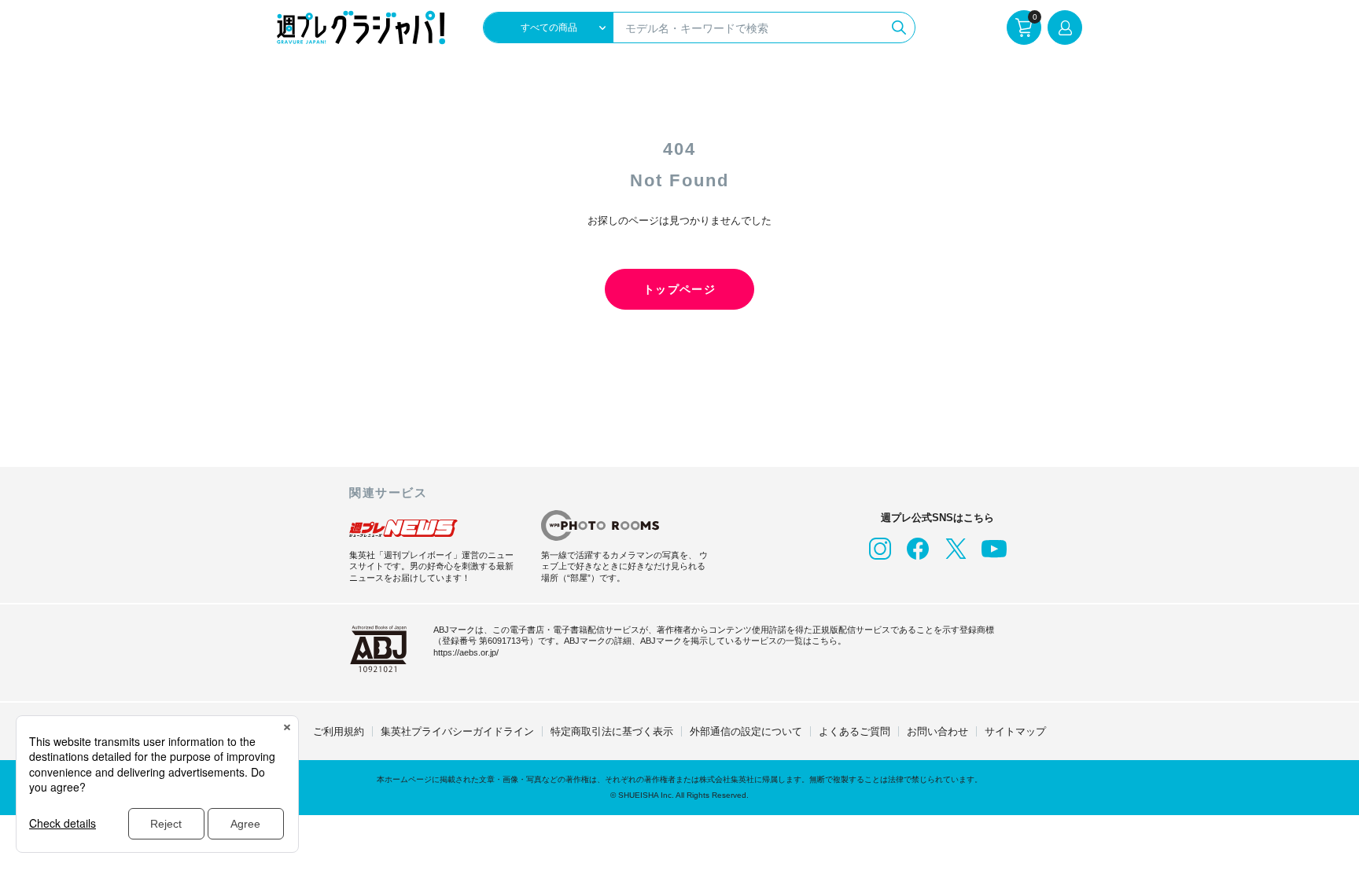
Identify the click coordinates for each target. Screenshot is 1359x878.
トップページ (679, 289)
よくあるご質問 (854, 731)
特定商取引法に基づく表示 (612, 731)
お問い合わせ (937, 731)
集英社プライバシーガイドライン (457, 731)
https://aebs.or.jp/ (466, 652)
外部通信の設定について (746, 731)
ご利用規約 (338, 731)
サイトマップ (1015, 731)
